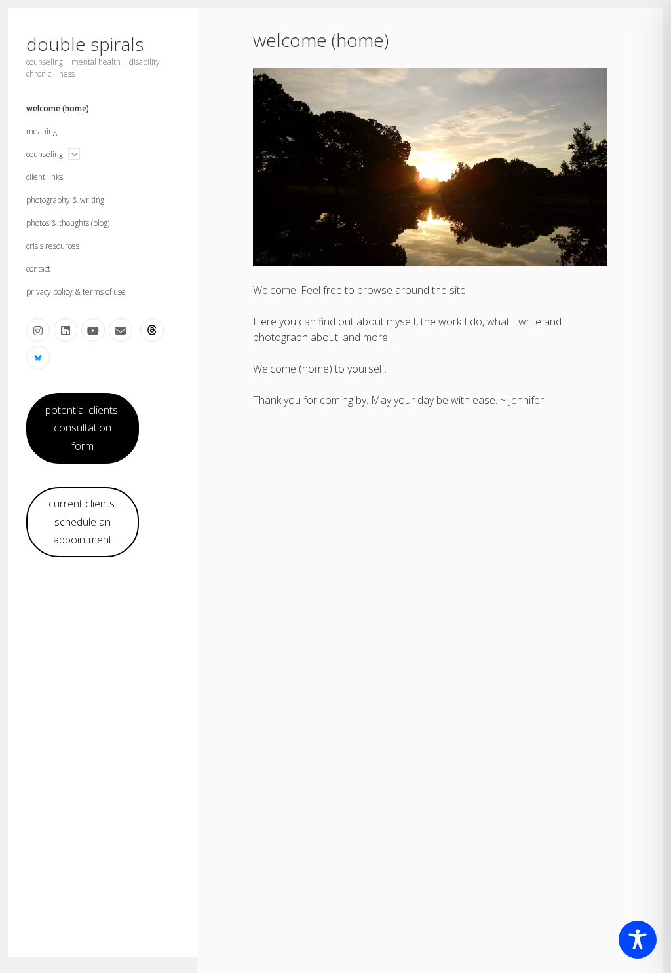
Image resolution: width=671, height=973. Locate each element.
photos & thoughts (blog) (67, 223)
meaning (41, 131)
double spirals (85, 43)
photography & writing (65, 200)
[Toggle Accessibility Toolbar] (637, 939)
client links (44, 177)
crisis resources (52, 245)
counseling (44, 154)
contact (38, 268)
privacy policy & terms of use (76, 291)
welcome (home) (57, 108)
